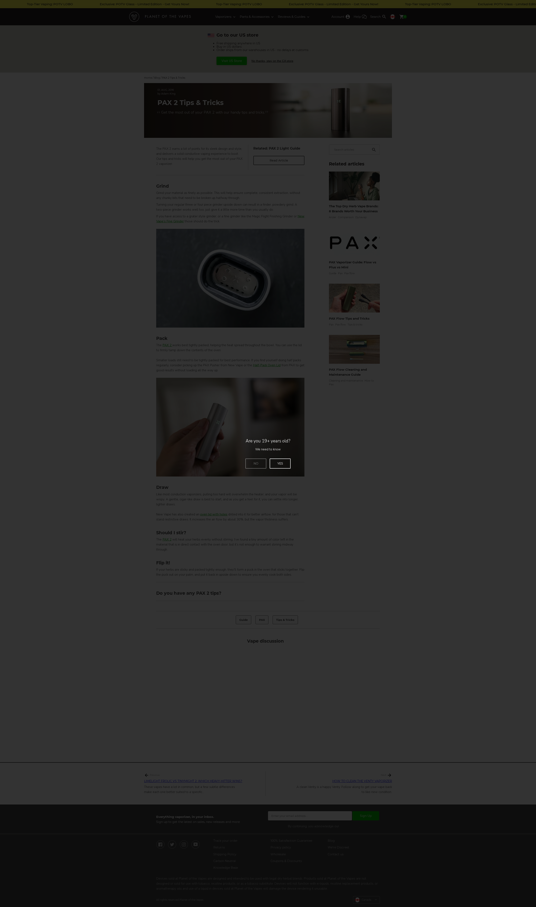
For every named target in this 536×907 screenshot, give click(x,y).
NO (256, 463)
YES (280, 463)
